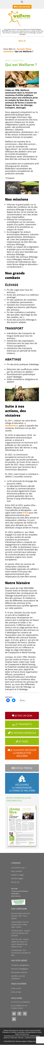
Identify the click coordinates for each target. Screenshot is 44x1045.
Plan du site (15, 882)
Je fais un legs (16, 992)
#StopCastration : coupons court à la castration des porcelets (20, 933)
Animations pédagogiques (20, 965)
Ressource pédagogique (19, 969)
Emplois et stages (17, 875)
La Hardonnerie (15, 424)
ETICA (26, 512)
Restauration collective (19, 972)
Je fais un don (16, 988)
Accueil (20, 49)
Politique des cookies (34, 1041)
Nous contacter (16, 871)
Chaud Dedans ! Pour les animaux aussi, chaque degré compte (20, 924)
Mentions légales (17, 879)
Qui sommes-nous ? (18, 868)
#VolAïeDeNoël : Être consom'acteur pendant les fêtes (21, 952)
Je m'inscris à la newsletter (20, 1002)
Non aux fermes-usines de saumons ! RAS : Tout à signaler (20, 915)
